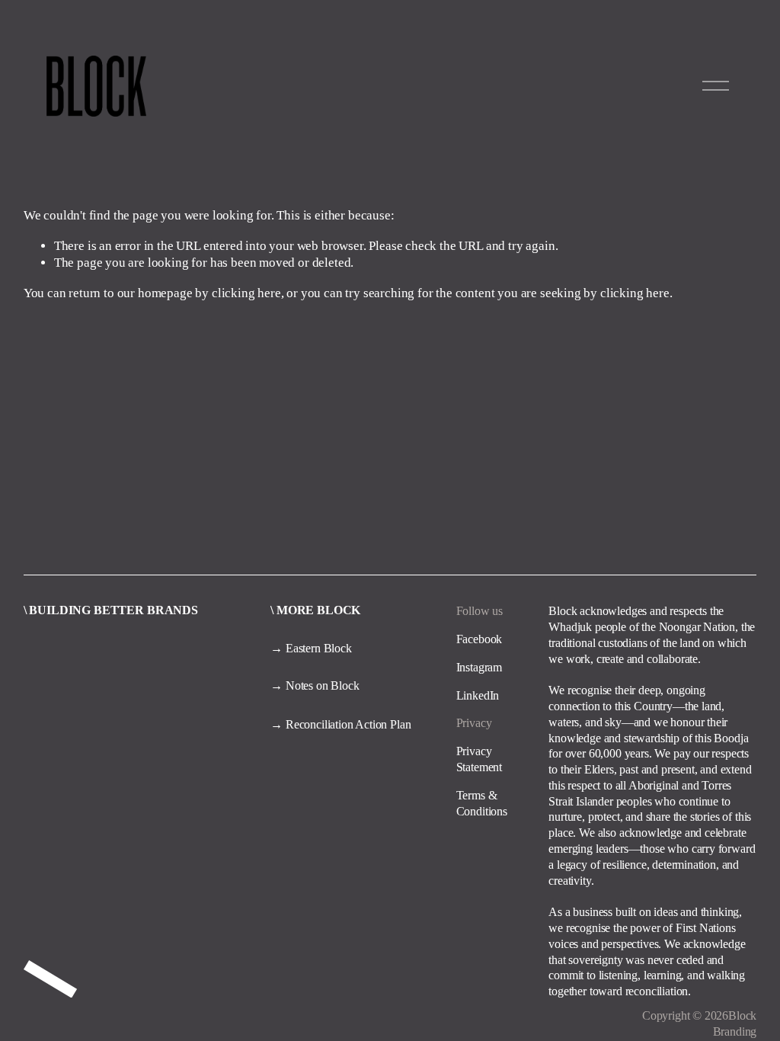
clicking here (246, 293)
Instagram (479, 667)
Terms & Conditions (481, 803)
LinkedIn (478, 695)
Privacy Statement (479, 759)
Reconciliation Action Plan (348, 724)
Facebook (479, 639)
